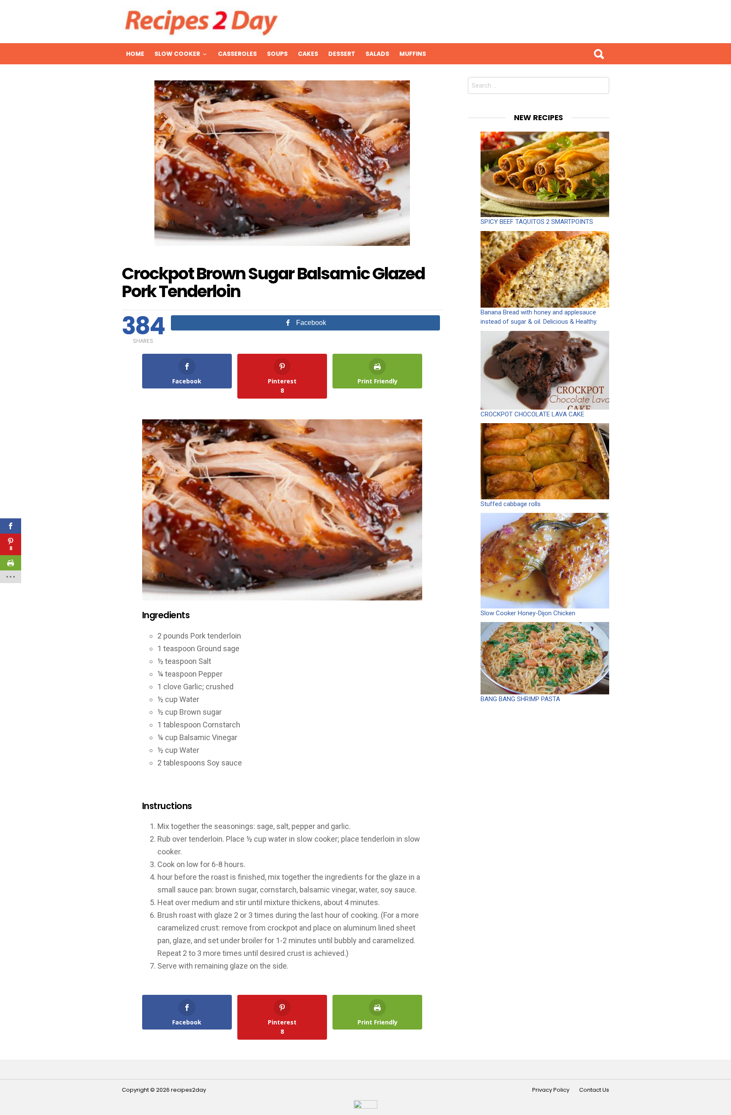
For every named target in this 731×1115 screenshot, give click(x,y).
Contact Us (594, 1090)
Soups (277, 54)
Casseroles (237, 54)
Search (598, 53)
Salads (377, 54)
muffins (412, 54)
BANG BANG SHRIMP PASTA (520, 699)
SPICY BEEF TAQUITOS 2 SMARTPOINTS (537, 222)
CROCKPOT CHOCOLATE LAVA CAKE (532, 414)
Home (135, 54)
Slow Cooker (177, 54)
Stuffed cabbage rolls (511, 504)
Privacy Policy (550, 1090)
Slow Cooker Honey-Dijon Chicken (528, 613)
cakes (308, 54)
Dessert (341, 54)
